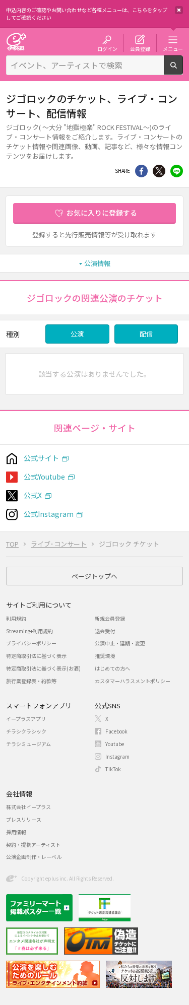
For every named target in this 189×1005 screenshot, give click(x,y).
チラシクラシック (26, 731)
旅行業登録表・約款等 (31, 681)
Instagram (117, 756)
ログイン (107, 48)
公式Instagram (49, 514)
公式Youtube (44, 477)
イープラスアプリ (26, 718)
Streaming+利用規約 (29, 631)
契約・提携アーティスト (33, 844)
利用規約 (16, 618)
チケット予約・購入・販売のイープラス (16, 41)
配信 (146, 334)
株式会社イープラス (28, 807)
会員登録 (140, 48)
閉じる (179, 10)
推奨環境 (105, 655)
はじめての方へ (112, 668)
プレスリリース (23, 819)
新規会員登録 (110, 618)
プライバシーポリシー (31, 643)
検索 (182, 70)
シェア (141, 171)
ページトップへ (94, 576)
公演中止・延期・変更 (120, 643)
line (176, 171)
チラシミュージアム (28, 744)
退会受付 (105, 631)
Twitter (159, 171)
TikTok (113, 769)
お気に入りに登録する (102, 213)
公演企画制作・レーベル (33, 856)
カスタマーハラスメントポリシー (132, 681)
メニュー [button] (173, 48)
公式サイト (41, 458)
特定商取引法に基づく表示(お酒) (43, 668)
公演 (77, 334)
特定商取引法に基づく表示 (36, 655)
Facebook (116, 731)
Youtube (114, 744)
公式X (33, 495)
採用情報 (16, 832)
